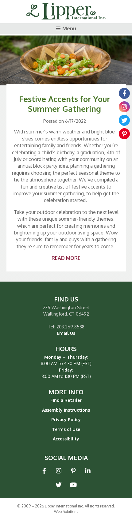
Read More (66, 258)
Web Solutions (66, 511)
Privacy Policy (66, 419)
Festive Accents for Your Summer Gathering (64, 103)
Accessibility (66, 438)
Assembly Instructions (66, 410)
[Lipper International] (66, 11)
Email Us (66, 333)
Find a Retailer (66, 400)
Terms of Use (66, 429)
